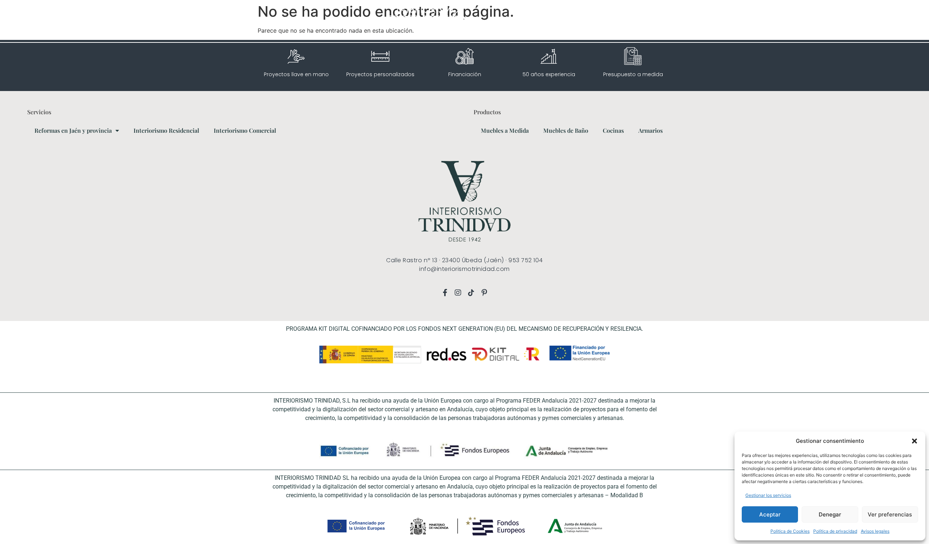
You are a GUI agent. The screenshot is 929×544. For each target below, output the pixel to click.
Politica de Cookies (790, 531)
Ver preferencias (890, 514)
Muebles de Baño (565, 130)
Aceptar (770, 514)
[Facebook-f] (37, 21)
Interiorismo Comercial (245, 130)
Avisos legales (875, 531)
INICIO (711, 21)
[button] (914, 441)
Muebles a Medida (505, 130)
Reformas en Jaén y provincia (73, 130)
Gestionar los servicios (768, 495)
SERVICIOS (738, 21)
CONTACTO (875, 21)
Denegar (830, 514)
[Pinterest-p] (68, 21)
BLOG (848, 21)
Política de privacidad (835, 531)
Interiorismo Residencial (166, 130)
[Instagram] (47, 21)
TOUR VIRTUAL (780, 21)
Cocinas (613, 130)
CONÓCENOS (820, 21)
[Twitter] (78, 21)
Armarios (650, 130)
